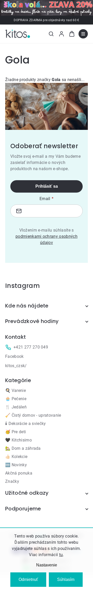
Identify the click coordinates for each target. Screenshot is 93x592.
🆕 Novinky (16, 464)
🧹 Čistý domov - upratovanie (33, 415)
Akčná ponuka (18, 473)
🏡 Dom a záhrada (23, 448)
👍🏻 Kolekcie (16, 456)
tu (61, 554)
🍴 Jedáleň (16, 407)
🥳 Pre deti (15, 431)
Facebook (14, 356)
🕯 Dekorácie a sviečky (25, 423)
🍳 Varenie (15, 390)
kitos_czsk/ (16, 365)
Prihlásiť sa (46, 186)
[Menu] (83, 33)
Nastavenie (46, 565)
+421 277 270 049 (30, 347)
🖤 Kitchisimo (18, 440)
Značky (12, 481)
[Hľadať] (51, 34)
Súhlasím (65, 579)
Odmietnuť (28, 579)
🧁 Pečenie (15, 398)
